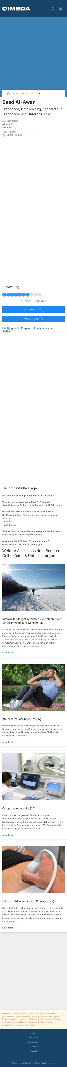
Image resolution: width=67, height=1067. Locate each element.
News (15, 93)
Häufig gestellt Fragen (16, 328)
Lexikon (24, 93)
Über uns (33, 1047)
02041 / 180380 (15, 135)
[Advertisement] (33, 53)
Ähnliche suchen (44, 328)
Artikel (6, 331)
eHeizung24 (27, 1063)
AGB (34, 1033)
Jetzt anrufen (32, 309)
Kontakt (33, 1051)
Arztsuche (36, 93)
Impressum (33, 1038)
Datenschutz (33, 1042)
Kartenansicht (32, 319)
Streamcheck (41, 1063)
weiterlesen (8, 652)
